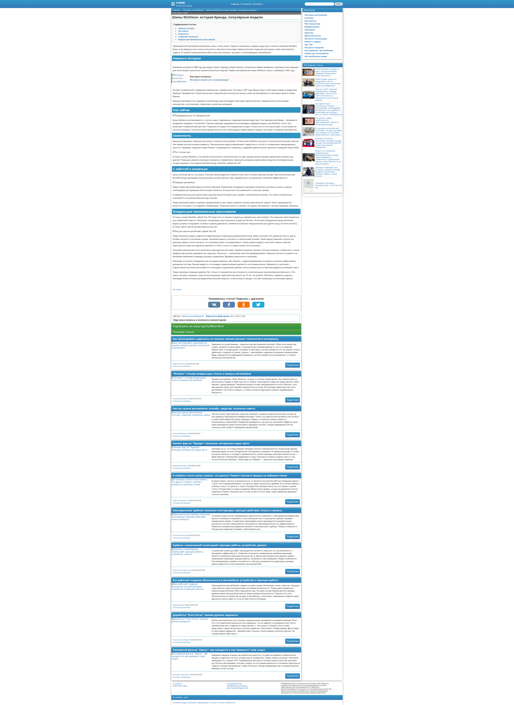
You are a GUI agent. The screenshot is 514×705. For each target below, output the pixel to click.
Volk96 (180, 3)
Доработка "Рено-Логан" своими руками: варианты (205, 615)
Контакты (258, 4)
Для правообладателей (237, 688)
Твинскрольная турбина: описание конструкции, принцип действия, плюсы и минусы (227, 510)
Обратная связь (180, 686)
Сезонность (183, 34)
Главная (235, 4)
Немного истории (186, 28)
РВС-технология (312, 24)
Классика (309, 18)
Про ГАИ (309, 44)
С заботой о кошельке (188, 37)
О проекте (246, 4)
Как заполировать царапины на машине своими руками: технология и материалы (226, 338)
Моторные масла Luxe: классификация (209, 80)
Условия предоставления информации (191, 702)
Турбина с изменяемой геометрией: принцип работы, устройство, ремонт (220, 545)
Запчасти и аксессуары (316, 38)
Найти (339, 4)
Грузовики (310, 29)
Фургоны (309, 32)
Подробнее (292, 365)
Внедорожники (312, 26)
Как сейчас (183, 31)
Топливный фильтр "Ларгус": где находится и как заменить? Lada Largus (219, 649)
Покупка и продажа (314, 47)
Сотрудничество (234, 684)
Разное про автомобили (316, 53)
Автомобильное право (316, 56)
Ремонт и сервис (313, 41)
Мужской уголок (313, 35)
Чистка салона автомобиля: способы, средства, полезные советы (214, 408)
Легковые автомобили (181, 366)
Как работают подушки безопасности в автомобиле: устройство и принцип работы (225, 580)
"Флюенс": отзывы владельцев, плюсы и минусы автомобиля (212, 373)
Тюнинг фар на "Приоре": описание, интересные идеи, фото (211, 443)
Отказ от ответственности (223, 702)
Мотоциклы (310, 21)
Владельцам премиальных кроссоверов (196, 39)
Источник (177, 289)
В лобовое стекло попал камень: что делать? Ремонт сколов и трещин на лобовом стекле (230, 475)
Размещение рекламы (237, 686)
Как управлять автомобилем (319, 50)
